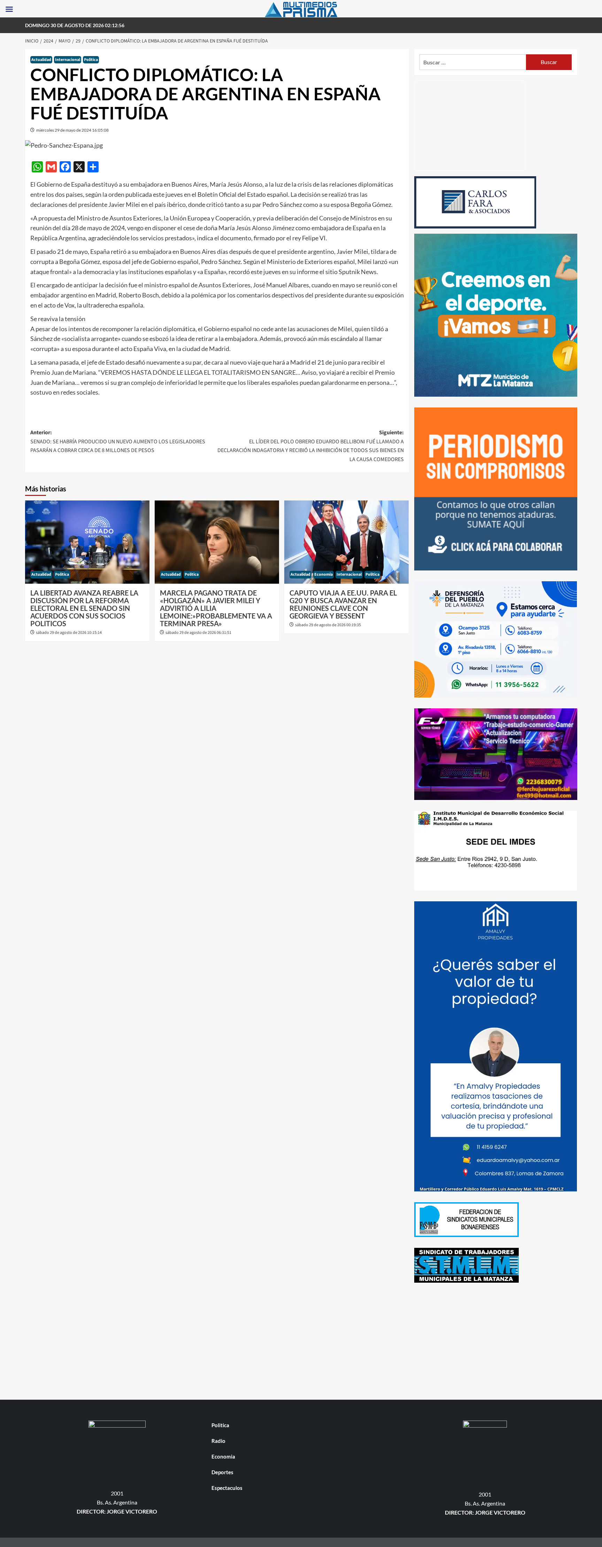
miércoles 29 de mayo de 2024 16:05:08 (72, 130)
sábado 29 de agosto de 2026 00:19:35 (328, 625)
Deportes (222, 1472)
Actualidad (41, 60)
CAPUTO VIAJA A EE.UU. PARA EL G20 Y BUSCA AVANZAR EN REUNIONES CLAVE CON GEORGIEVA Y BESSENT (343, 604)
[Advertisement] (495, 1342)
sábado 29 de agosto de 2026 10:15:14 (69, 633)
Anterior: (117, 441)
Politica (91, 60)
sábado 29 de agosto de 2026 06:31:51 (198, 633)
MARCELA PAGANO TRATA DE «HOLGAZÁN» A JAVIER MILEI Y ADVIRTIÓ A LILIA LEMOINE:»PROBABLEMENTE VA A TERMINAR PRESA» (216, 608)
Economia (323, 574)
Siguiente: (310, 446)
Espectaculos (226, 1488)
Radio (218, 1441)
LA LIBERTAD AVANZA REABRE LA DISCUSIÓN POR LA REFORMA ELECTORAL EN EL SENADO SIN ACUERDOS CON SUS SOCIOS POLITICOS (84, 608)
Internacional (67, 60)
